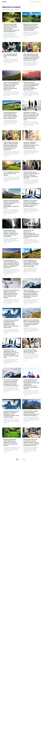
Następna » (24, 459)
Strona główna (38, 1)
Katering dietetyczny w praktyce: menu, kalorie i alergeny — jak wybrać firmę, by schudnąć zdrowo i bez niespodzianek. (11, 233)
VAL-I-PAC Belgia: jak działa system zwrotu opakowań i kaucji (10, 55)
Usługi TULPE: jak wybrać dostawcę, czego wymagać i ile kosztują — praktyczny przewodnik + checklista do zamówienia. (31, 175)
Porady (32, 1)
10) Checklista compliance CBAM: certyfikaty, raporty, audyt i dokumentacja (30, 351)
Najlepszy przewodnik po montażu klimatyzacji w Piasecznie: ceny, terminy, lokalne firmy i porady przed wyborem (11, 442)
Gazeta (4, 1)
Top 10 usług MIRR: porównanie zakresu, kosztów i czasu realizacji (11, 174)
